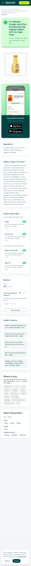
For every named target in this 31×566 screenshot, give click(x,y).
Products (4, 9)
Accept (16, 561)
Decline (7, 561)
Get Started (24, 3)
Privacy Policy (22, 556)
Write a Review (15, 310)
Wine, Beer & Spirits (14, 9)
